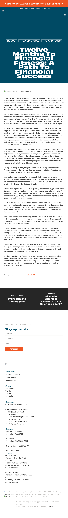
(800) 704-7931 (17, 412)
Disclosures (10, 381)
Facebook (9, 389)
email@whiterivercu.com (16, 404)
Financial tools (29, 41)
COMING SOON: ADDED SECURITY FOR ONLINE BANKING (34, 4)
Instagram (9, 394)
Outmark (50, 507)
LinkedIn (9, 396)
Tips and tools (51, 41)
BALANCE (31, 275)
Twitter (8, 391)
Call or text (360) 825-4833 (16, 409)
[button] (65, 15)
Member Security (12, 374)
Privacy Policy (11, 377)
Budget (11, 41)
